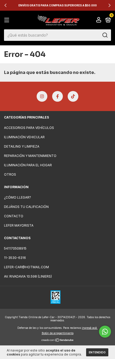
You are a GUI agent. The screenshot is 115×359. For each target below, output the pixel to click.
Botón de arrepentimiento (58, 333)
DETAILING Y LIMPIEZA (21, 146)
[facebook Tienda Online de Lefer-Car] (57, 96)
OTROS (10, 174)
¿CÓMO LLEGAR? (17, 197)
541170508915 (15, 248)
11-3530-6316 (15, 258)
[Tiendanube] (57, 340)
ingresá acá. (90, 327)
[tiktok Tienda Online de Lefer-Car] (73, 96)
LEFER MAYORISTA (18, 225)
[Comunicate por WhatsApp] (105, 332)
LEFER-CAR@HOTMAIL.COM (26, 267)
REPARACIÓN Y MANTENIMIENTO (30, 156)
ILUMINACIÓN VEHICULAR (24, 137)
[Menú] (7, 20)
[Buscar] (104, 35)
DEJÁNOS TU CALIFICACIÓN (26, 207)
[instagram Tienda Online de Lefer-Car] (42, 96)
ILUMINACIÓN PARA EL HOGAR (28, 165)
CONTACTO (13, 216)
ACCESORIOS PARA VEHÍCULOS (29, 128)
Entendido (97, 352)
